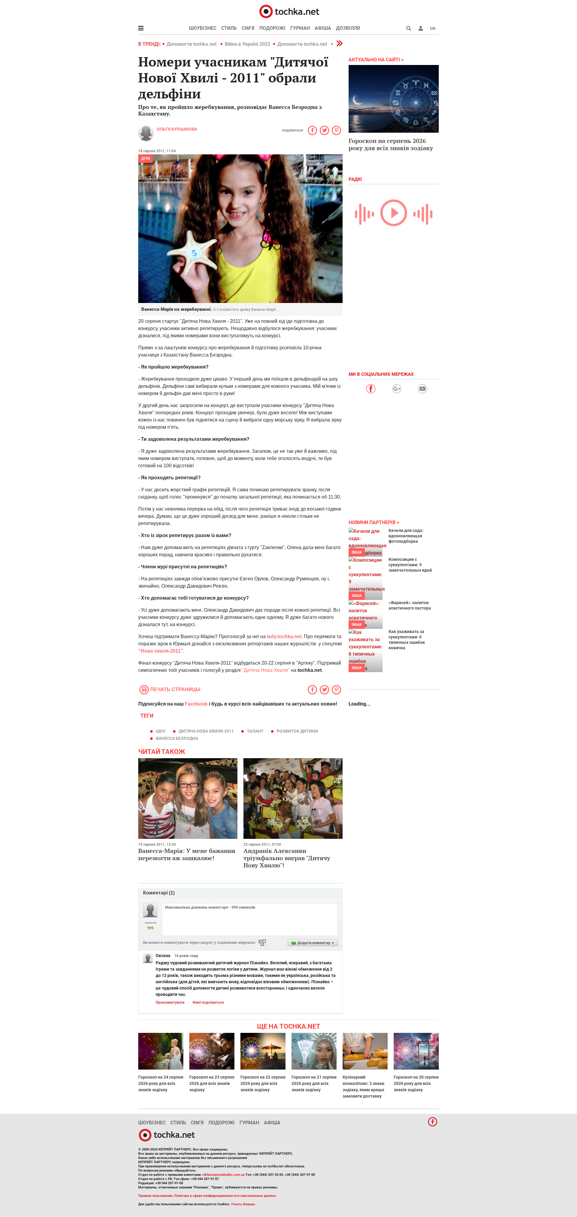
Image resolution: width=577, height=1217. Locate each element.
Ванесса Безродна (177, 738)
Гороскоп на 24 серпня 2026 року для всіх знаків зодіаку (160, 1083)
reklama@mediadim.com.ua (223, 1175)
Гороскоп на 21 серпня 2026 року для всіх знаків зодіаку (314, 1083)
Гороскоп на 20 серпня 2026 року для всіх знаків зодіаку (416, 1083)
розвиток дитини (297, 731)
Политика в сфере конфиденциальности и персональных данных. (225, 1196)
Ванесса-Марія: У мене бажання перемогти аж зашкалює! (186, 854)
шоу (161, 731)
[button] (421, 28)
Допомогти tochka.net (192, 44)
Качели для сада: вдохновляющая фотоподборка (406, 536)
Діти (145, 158)
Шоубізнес (202, 28)
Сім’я (248, 28)
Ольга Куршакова (177, 129)
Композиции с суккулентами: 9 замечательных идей (410, 565)
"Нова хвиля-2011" (160, 650)
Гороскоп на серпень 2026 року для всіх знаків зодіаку (391, 144)
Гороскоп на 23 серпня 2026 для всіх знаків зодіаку (211, 1083)
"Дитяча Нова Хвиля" (266, 670)
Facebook (196, 703)
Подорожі (272, 28)
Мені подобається (208, 1002)
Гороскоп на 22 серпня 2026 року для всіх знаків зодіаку (262, 1083)
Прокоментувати (170, 1002)
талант (255, 731)
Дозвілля (348, 28)
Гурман (300, 28)
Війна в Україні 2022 (247, 44)
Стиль (229, 28)
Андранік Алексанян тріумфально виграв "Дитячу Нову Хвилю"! (286, 858)
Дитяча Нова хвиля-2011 (206, 731)
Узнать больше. (243, 1204)
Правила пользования (155, 1196)
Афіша (323, 28)
